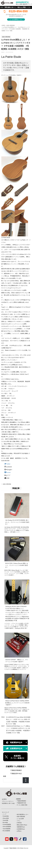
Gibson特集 (6, 818)
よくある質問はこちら (16, 19)
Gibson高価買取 (7, 826)
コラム (18, 820)
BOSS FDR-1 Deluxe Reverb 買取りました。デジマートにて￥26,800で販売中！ (16, 565)
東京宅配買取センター (22, 814)
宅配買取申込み (21, 827)
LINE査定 (19, 822)
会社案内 (4, 799)
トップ (4, 814)
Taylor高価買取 (6, 828)
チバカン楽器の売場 (22, 805)
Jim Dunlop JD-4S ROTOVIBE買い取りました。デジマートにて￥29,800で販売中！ (17, 522)
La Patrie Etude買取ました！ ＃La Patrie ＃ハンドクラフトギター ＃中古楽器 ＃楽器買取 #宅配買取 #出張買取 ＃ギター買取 (16, 29)
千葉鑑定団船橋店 (16, 770)
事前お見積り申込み (22, 825)
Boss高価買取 (6, 830)
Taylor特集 (5, 820)
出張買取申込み (21, 829)
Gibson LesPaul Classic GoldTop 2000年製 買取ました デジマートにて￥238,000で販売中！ (17, 702)
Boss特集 (5, 822)
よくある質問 (20, 818)
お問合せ (19, 831)
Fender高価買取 (7, 824)
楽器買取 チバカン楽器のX (17, 757)
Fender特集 (6, 816)
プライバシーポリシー (8, 801)
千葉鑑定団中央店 (16, 773)
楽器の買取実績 (10, 25)
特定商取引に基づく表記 (8, 803)
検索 (4, 776)
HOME (3, 25)
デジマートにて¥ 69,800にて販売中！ (11, 75)
